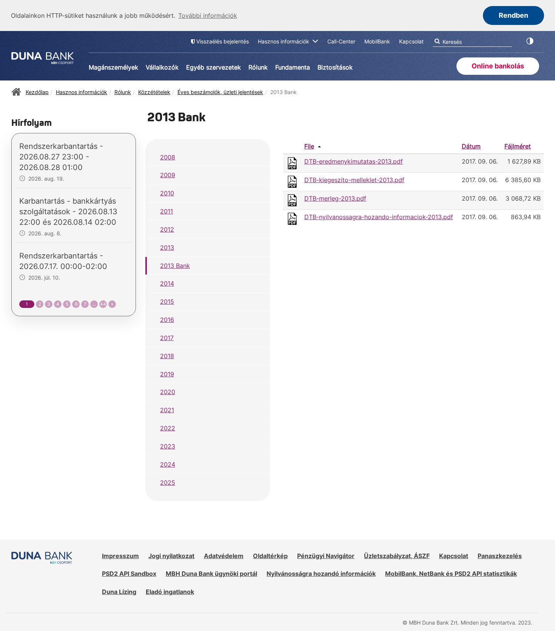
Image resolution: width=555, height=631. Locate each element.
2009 (167, 175)
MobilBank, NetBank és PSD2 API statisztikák (451, 573)
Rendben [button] (513, 15)
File (309, 146)
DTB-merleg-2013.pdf (335, 198)
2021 (167, 410)
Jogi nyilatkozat (171, 556)
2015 (167, 301)
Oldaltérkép (270, 556)
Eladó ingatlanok (170, 591)
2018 (167, 356)
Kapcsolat (453, 556)
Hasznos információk (81, 92)
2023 (167, 446)
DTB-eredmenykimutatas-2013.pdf (353, 161)
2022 (167, 428)
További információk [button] (207, 15)
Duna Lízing (119, 591)
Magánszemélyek (113, 67)
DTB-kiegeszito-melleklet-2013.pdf (354, 180)
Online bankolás (498, 66)
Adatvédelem (224, 556)
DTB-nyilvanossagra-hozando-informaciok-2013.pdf (378, 217)
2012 (167, 229)
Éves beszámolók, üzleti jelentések (220, 92)
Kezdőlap (37, 92)
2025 (167, 482)
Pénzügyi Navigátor (326, 556)
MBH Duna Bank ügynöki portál (211, 573)
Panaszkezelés (500, 556)
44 (103, 304)
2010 (167, 193)
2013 (167, 247)
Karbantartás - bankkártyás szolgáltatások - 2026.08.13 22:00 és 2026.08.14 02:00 (68, 211)
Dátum (471, 146)
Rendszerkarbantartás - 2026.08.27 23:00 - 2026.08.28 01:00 (61, 157)
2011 (166, 211)
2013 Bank (175, 265)
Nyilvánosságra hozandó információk (321, 573)
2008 (167, 157)
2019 (167, 374)
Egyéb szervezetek (213, 67)
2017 (167, 338)
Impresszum (120, 556)
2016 (167, 319)
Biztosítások (335, 67)
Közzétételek (154, 92)
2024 (167, 464)
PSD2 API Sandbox (129, 573)
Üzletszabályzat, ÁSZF (397, 556)
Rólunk (258, 67)
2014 (167, 283)
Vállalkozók (162, 67)
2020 (167, 392)
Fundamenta (292, 67)
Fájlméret (517, 146)
